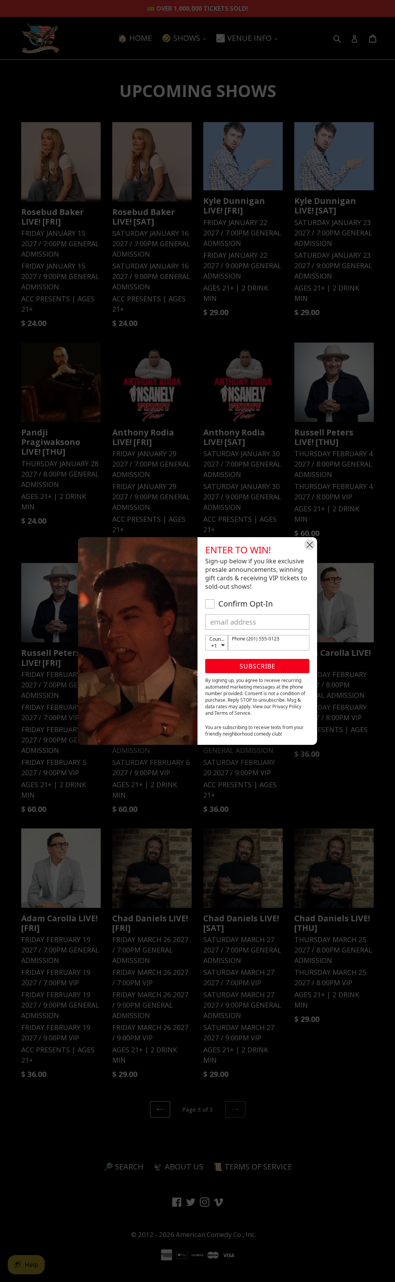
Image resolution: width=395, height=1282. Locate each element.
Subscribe (257, 666)
